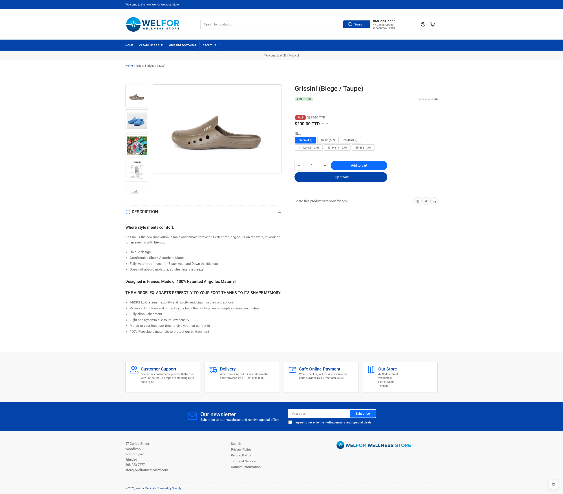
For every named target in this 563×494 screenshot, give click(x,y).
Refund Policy (241, 455)
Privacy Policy (241, 450)
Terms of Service (243, 461)
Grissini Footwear (183, 45)
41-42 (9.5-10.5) (309, 147)
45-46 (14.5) (363, 147)
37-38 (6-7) (328, 140)
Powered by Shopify (169, 488)
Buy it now (341, 177)
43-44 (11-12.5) (337, 147)
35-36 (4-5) (306, 140)
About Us (209, 45)
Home (129, 45)
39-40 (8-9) (350, 140)
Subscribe (362, 414)
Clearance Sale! (151, 45)
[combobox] (285, 24)
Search (359, 24)
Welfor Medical (145, 488)
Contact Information (246, 467)
